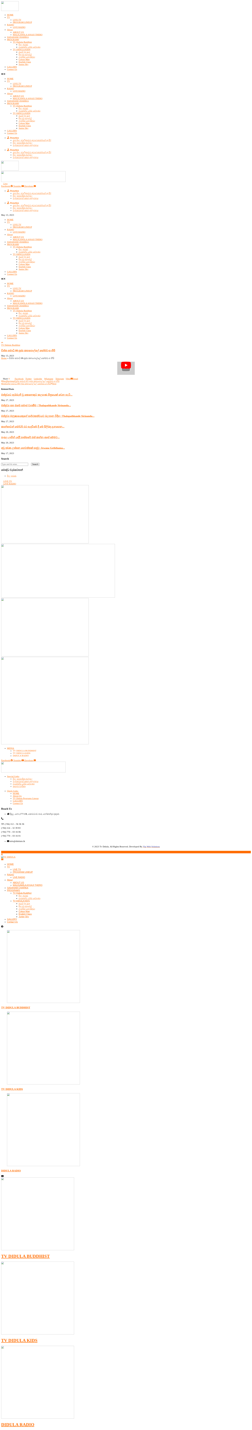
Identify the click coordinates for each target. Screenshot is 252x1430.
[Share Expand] (79, 379)
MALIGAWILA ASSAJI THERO (27, 35)
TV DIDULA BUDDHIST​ (25, 1256)
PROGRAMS (13, 39)
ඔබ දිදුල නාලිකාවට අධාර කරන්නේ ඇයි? (32, 140)
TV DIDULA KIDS (21, 49)
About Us (17, 796)
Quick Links (12, 791)
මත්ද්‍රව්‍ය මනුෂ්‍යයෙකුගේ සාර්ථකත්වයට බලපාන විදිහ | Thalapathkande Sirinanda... (47, 416)
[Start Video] (126, 368)
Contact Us (12, 69)
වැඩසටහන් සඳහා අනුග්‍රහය (25, 145)
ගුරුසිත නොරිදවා (27, 57)
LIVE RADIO (19, 27)
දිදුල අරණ (23, 44)
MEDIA (10, 748)
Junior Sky (23, 64)
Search (35, 464)
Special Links (13, 776)
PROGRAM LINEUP (22, 22)
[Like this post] (11, 379)
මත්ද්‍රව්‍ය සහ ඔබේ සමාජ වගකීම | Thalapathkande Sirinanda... (36, 405)
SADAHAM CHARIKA (18, 37)
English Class (25, 62)
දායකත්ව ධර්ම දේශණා (29, 47)
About (10, 30)
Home (4, 358)
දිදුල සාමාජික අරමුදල (23, 143)
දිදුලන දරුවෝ (25, 54)
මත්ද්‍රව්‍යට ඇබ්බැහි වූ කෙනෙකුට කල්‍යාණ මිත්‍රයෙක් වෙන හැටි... (36, 394)
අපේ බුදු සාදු (24, 52)
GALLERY (12, 67)
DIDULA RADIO (11, 1170)
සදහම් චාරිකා (19, 786)
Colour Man (24, 59)
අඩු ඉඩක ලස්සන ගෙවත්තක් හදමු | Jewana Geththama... (33, 447)
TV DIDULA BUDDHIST (15, 1007)
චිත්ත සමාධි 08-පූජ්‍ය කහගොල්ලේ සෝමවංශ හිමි (28, 350)
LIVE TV (17, 20)
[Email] (2, 859)
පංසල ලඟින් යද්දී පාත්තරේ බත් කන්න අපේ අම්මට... (30, 437)
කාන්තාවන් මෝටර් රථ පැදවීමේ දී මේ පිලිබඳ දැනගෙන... (32, 426)
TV (8, 17)
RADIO (10, 25)
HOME (10, 15)
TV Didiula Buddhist (22, 42)
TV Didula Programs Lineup (26, 798)
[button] (126, 74)
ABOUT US (18, 32)
